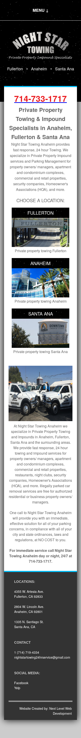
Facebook (21, 683)
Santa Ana (64, 68)
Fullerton (15, 68)
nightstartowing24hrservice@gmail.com (42, 657)
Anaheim (39, 68)
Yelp (17, 688)
